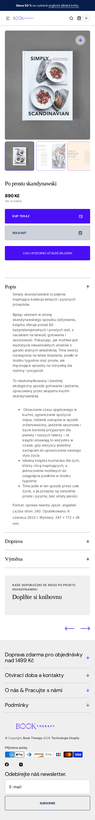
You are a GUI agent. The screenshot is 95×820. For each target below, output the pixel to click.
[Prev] (69, 628)
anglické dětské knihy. (63, 5)
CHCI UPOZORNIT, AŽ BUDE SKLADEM (47, 253)
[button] (7, 18)
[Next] (85, 628)
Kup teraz (20, 216)
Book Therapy (32, 738)
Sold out (19, 233)
